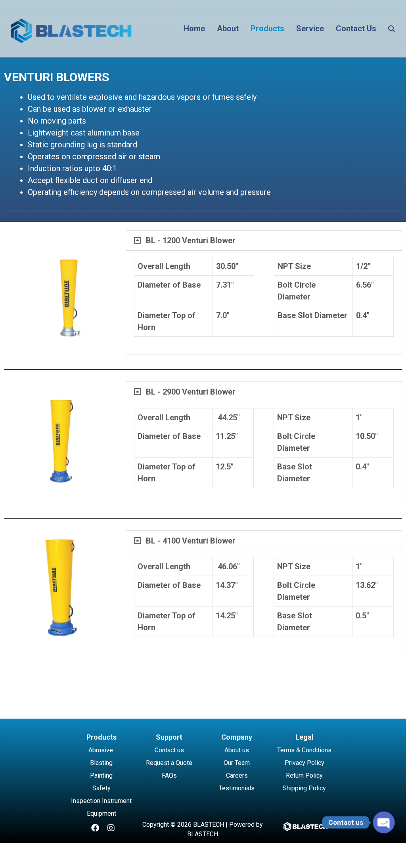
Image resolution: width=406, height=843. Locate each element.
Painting (101, 775)
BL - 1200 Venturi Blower (191, 240)
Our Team (237, 763)
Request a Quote (169, 763)
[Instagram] (111, 828)
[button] (264, 240)
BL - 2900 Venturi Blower (191, 392)
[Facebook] (95, 828)
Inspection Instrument (101, 801)
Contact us (169, 750)
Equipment (101, 813)
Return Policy (304, 775)
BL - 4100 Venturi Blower (191, 540)
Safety (101, 788)
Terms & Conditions (304, 750)
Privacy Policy (304, 763)
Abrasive (100, 750)
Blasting (101, 763)
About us (236, 750)
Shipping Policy (304, 788)
